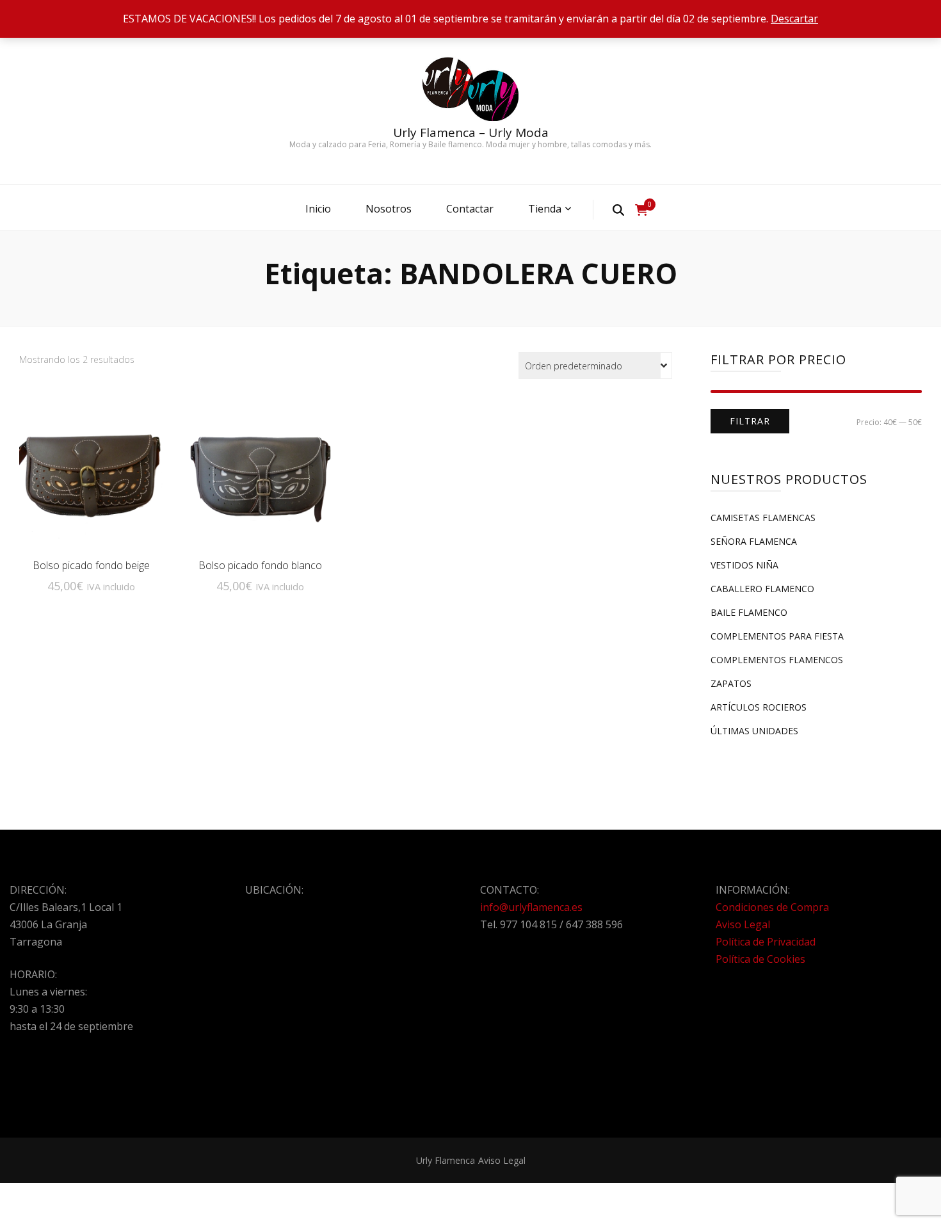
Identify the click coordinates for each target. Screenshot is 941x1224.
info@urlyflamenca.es (531, 907)
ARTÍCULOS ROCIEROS (759, 707)
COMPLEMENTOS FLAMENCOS (777, 660)
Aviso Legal (743, 924)
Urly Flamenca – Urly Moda (471, 132)
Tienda (544, 209)
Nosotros (389, 209)
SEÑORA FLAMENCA (754, 541)
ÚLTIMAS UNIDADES (754, 731)
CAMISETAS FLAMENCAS (763, 517)
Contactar (470, 209)
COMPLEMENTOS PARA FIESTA (777, 636)
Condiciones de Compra (772, 907)
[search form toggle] (618, 209)
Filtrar (750, 421)
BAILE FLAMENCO (749, 612)
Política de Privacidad (766, 942)
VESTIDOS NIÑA (744, 565)
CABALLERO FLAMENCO (762, 589)
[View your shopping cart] (641, 210)
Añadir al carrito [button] (91, 475)
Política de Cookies (760, 959)
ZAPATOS (731, 683)
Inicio (318, 209)
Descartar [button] (794, 19)
